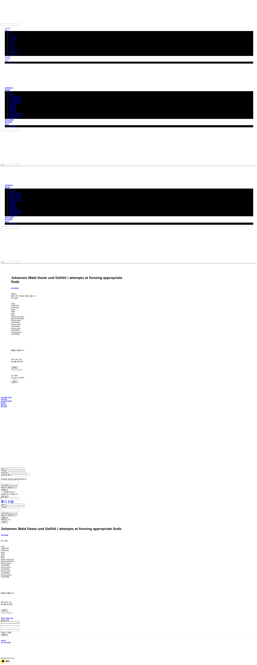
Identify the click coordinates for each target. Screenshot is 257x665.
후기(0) (3, 403)
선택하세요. (15, 305)
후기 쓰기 (4, 496)
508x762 (11, 45)
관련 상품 (4, 406)
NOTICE (11, 63)
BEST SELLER (13, 36)
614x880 (11, 47)
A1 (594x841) (13, 38)
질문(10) (3, 404)
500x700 (11, 43)
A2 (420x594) (13, 40)
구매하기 (4, 522)
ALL (10, 32)
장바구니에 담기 (6, 612)
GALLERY (8, 57)
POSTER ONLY (13, 53)
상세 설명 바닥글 (6, 401)
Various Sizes (13, 51)
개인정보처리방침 (6, 642)
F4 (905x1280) (13, 41)
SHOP (7, 30)
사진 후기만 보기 (9, 492)
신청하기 (4, 634)
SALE (10, 34)
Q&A (6, 61)
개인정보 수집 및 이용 (8, 479)
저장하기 (4, 489)
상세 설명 (4, 399)
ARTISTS (7, 28)
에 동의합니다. (14, 479)
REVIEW (7, 59)
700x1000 (12, 49)
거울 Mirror (12, 55)
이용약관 (3, 640)
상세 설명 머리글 (6, 397)
